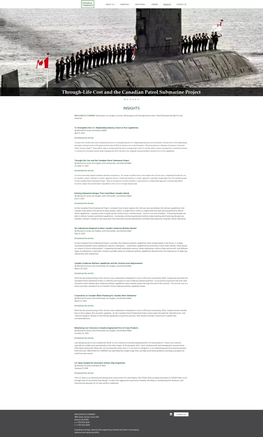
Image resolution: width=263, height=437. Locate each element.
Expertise (124, 4)
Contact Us (181, 4)
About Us (110, 4)
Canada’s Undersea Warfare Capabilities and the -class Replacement (108, 263)
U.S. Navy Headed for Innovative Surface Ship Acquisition (99, 363)
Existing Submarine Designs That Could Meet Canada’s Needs (101, 193)
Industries (140, 4)
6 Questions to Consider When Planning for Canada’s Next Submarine (105, 295)
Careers (154, 4)
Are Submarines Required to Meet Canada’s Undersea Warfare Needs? (105, 228)
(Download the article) (83, 138)
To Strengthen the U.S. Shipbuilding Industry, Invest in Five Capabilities (106, 128)
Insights (167, 4)
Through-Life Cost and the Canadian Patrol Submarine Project (101, 160)
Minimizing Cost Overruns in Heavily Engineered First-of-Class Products (106, 328)
